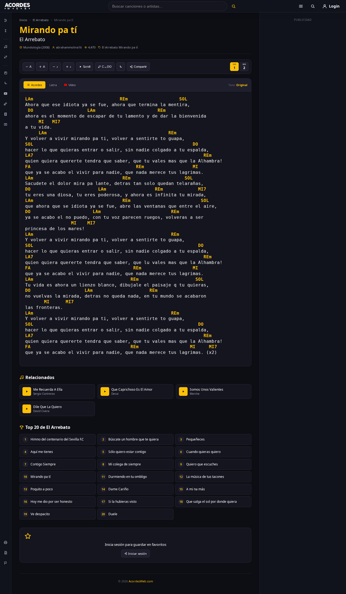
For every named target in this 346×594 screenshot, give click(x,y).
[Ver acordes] (5, 114)
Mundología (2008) (36, 47)
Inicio (23, 20)
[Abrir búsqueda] (313, 6)
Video (72, 85)
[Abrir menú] (301, 6)
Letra (53, 85)
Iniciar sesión (137, 553)
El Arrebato (41, 20)
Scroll (86, 66)
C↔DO (107, 66)
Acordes (36, 85)
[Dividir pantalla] (5, 124)
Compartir (140, 66)
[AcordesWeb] (24, 6)
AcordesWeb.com (141, 581)
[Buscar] (233, 6)
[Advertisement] (303, 105)
